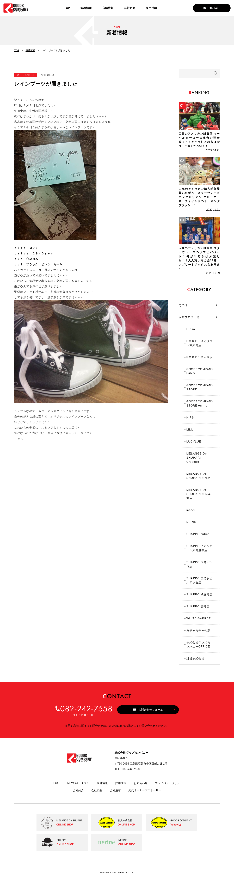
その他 (183, 305)
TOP (16, 50)
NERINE (192, 522)
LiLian (190, 429)
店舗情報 (102, 783)
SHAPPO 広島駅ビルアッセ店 (199, 580)
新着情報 (30, 50)
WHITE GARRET (198, 618)
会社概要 (96, 790)
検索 (216, 73)
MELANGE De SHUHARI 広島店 (198, 475)
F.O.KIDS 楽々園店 (199, 357)
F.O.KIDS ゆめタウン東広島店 (199, 343)
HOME (56, 783)
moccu (191, 510)
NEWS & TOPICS (78, 783)
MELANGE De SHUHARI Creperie (196, 457)
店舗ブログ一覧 (189, 317)
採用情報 (120, 783)
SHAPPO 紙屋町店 (199, 594)
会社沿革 (115, 790)
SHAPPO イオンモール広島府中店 (199, 548)
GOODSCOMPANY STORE (199, 387)
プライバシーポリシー (168, 783)
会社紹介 (78, 790)
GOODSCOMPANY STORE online (199, 403)
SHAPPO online (198, 534)
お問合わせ (140, 783)
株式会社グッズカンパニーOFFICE (198, 644)
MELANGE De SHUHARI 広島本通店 (198, 494)
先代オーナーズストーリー (144, 790)
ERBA (190, 329)
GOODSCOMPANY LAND (199, 371)
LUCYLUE (193, 441)
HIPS (190, 417)
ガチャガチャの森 (198, 630)
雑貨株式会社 (195, 658)
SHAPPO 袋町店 (198, 606)
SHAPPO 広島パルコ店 (199, 564)
